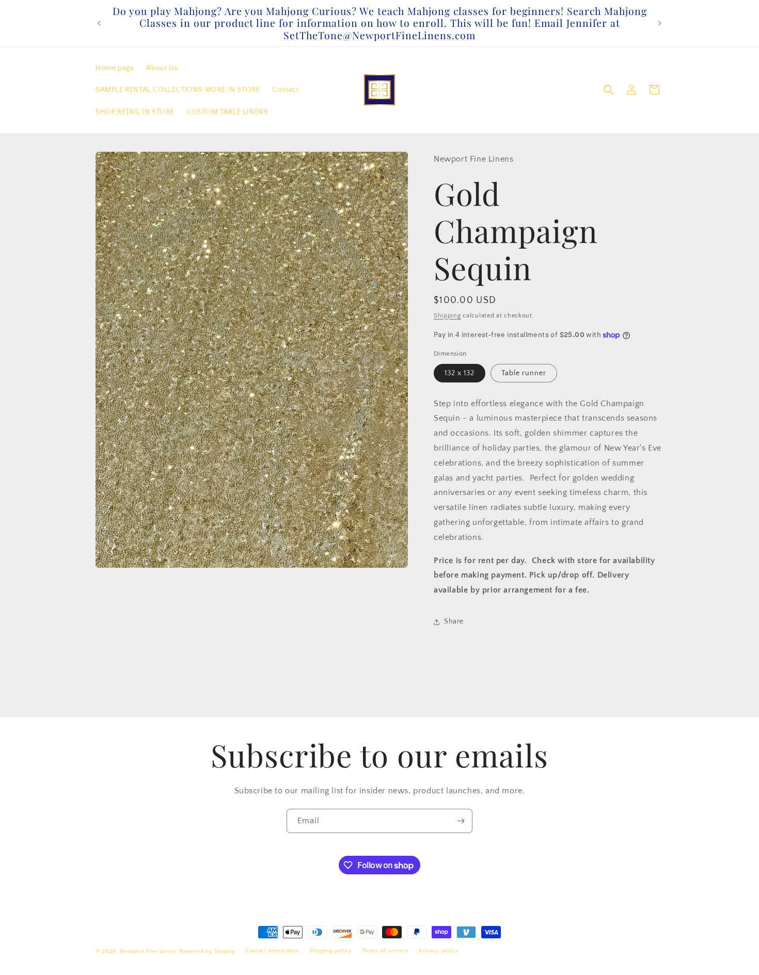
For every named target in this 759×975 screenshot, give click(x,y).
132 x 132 (460, 373)
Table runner (523, 373)
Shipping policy (330, 951)
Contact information (272, 951)
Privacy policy (438, 951)
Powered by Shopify (207, 951)
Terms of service (385, 951)
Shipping (447, 315)
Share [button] (454, 621)
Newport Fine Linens (148, 951)
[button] (608, 89)
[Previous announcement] (99, 23)
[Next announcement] (660, 23)
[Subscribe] (460, 821)
